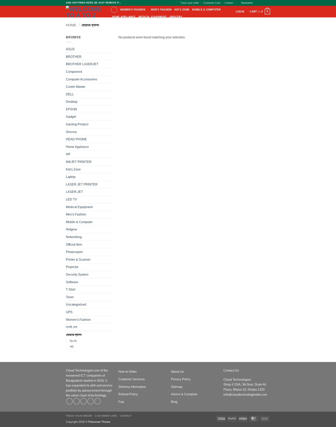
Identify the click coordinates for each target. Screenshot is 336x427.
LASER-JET (74, 191)
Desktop (71, 101)
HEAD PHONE (76, 139)
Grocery (175, 16)
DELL (70, 94)
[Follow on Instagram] (261, 3)
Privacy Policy (181, 379)
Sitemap (176, 386)
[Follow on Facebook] (257, 3)
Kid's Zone (73, 169)
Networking (74, 237)
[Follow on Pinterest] (97, 401)
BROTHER (73, 56)
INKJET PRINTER (79, 161)
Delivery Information (132, 386)
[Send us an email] (268, 3)
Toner (70, 297)
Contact (229, 2)
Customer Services (131, 379)
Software (72, 282)
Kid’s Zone (182, 9)
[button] (245, 2)
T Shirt (70, 289)
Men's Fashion (76, 214)
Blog (174, 401)
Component (74, 71)
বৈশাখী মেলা (71, 327)
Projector (72, 267)
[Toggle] (110, 71)
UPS (69, 312)
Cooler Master (75, 86)
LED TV (71, 199)
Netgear (71, 229)
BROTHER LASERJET (82, 64)
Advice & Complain (184, 394)
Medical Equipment (152, 16)
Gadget (71, 116)
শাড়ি (72, 346)
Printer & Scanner (78, 259)
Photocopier (74, 252)
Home (71, 25)
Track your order (189, 2)
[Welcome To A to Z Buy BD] (85, 11)
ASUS (70, 49)
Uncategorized (76, 304)
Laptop (70, 176)
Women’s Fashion (132, 9)
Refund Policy (128, 394)
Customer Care (211, 2)
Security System (77, 274)
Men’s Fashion (161, 9)
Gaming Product (77, 124)
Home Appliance (124, 16)
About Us (177, 371)
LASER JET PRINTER (82, 184)
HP (68, 154)
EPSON (71, 109)
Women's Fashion (78, 319)
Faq (121, 401)
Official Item (74, 244)
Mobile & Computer (206, 9)
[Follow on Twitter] (264, 3)
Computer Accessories (81, 79)
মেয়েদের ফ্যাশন (73, 334)
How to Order (127, 371)
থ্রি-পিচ (73, 341)
